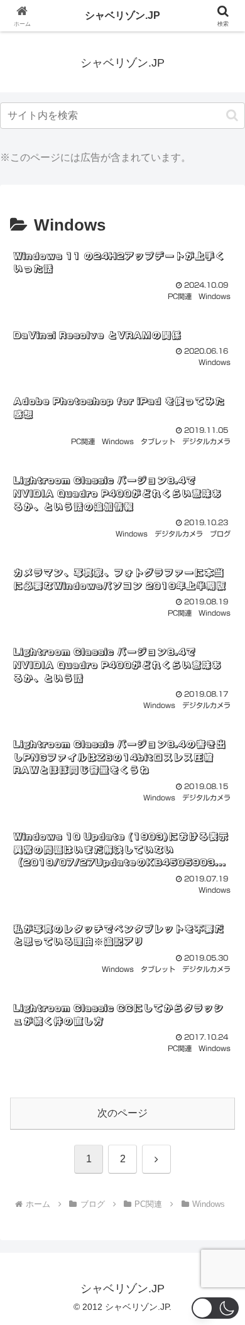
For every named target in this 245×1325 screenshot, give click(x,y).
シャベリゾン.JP (122, 15)
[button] (232, 115)
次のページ (122, 1113)
